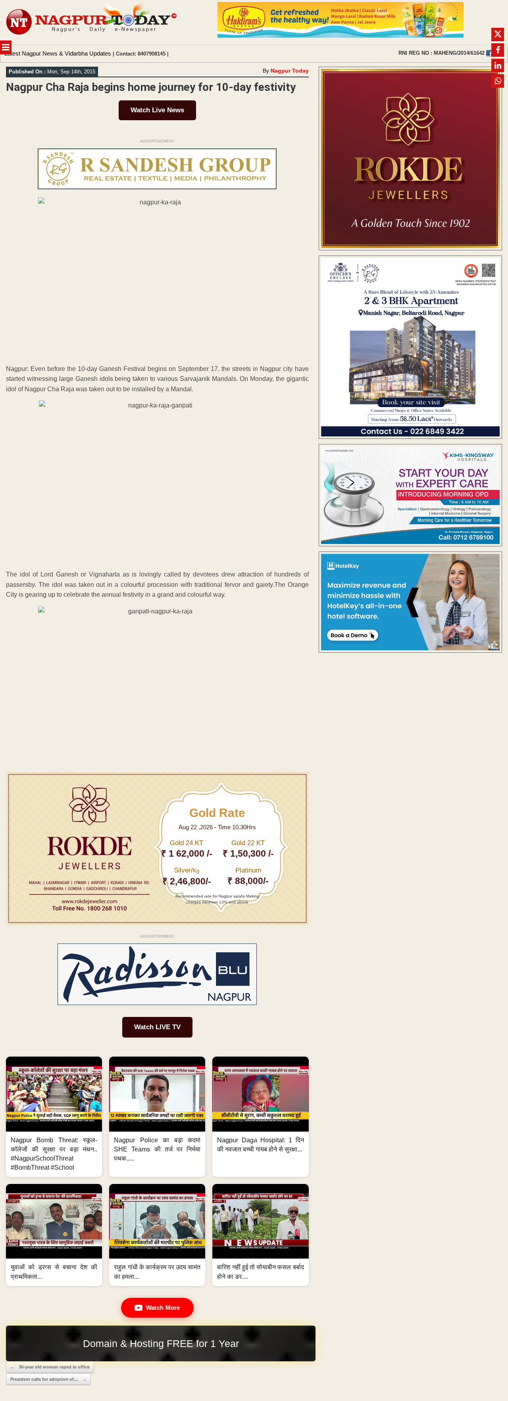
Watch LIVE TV (157, 1027)
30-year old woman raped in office (50, 1366)
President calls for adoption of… (48, 1379)
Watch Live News (157, 110)
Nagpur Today (290, 70)
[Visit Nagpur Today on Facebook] (489, 53)
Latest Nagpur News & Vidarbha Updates (57, 53)
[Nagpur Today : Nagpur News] (92, 22)
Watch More (163, 1307)
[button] (54, 1117)
